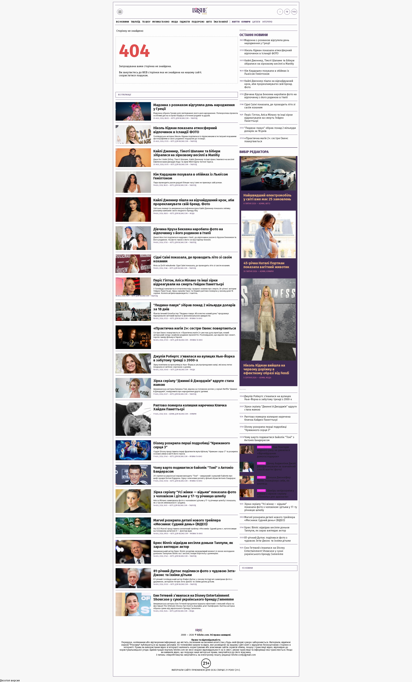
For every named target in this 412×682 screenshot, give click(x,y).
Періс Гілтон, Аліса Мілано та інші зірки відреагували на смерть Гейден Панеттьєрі (188, 282)
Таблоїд (194, 118)
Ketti (173, 118)
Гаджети (185, 21)
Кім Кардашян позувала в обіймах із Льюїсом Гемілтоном (190, 176)
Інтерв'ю (267, 21)
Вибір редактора (254, 152)
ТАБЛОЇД (135, 21)
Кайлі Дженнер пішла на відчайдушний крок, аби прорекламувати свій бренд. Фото (193, 202)
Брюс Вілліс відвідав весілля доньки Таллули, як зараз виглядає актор (193, 545)
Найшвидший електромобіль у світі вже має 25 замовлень (267, 197)
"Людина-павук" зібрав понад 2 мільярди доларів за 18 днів (194, 307)
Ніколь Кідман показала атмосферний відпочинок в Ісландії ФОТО (185, 130)
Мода (174, 21)
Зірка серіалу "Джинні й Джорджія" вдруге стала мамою (193, 383)
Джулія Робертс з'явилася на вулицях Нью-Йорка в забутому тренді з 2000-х (194, 358)
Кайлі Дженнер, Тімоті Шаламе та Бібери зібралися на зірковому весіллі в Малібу (186, 153)
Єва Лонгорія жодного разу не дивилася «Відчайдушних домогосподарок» (273, 452)
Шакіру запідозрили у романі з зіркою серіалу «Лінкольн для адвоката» (275, 493)
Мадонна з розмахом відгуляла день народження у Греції (194, 107)
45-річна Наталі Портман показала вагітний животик (266, 265)
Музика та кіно (160, 21)
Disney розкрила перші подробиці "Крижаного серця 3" (191, 445)
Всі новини (122, 21)
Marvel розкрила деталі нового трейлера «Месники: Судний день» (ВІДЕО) (187, 522)
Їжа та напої (221, 21)
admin (171, 414)
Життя (235, 21)
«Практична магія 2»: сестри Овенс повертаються (194, 328)
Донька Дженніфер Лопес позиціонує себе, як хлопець (274, 480)
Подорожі (198, 21)
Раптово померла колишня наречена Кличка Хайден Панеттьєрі (190, 407)
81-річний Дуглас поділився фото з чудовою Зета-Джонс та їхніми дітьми (194, 573)
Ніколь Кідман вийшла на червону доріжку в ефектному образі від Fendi (266, 369)
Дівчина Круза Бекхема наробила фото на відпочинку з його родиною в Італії (188, 231)
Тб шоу (146, 21)
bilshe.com (203, 635)
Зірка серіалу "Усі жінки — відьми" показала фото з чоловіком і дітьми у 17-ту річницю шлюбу (194, 494)
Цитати (256, 21)
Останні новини (253, 35)
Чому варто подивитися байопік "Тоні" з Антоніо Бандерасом (193, 469)
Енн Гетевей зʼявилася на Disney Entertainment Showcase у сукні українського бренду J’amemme (193, 597)
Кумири (245, 21)
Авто (209, 21)
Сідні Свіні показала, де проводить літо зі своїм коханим (192, 259)
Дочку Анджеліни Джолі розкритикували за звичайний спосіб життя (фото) (276, 466)
